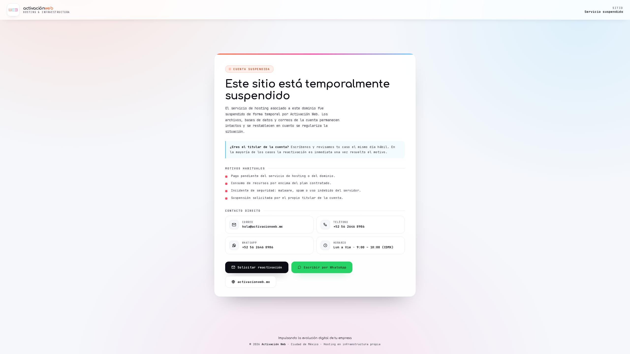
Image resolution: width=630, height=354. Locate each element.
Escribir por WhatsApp (325, 267)
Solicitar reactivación (259, 267)
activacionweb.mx (253, 282)
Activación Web (274, 344)
